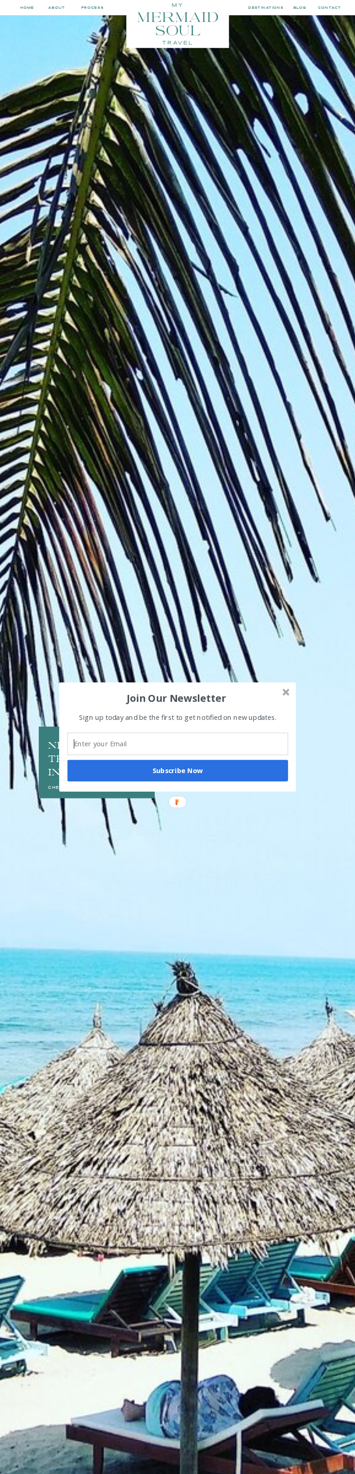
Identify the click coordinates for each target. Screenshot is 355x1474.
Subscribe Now (178, 770)
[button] (176, 697)
